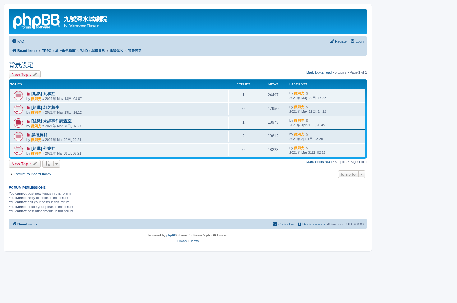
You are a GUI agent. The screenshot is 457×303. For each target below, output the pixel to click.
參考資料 (39, 134)
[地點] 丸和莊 (43, 93)
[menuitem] (18, 41)
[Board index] (37, 20)
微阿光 (36, 99)
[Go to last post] (307, 93)
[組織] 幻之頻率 (45, 107)
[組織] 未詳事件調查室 (51, 121)
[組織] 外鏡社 (43, 148)
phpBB (171, 235)
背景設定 (21, 64)
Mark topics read (319, 72)
